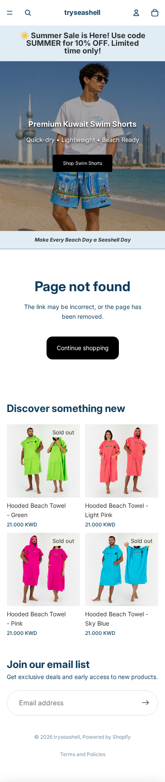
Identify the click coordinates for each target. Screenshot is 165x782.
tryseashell (67, 737)
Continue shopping (83, 347)
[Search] (28, 12)
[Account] (136, 12)
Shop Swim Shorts (82, 163)
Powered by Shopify (106, 737)
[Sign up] (145, 703)
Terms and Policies (82, 754)
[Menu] (9, 12)
